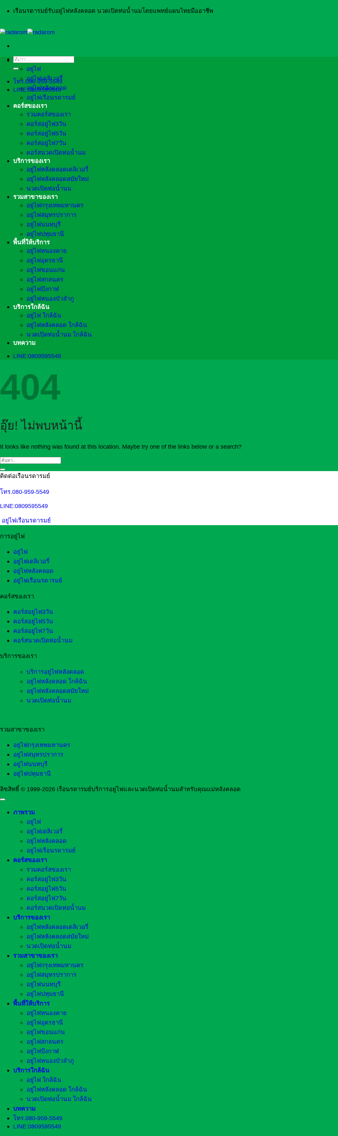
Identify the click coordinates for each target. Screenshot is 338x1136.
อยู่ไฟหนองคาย (46, 250)
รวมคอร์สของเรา (48, 114)
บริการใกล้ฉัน (31, 306)
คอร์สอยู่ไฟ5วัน (46, 133)
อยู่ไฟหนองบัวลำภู (50, 298)
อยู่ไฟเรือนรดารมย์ (51, 97)
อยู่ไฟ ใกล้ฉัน (43, 315)
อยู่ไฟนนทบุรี (43, 224)
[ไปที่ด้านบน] (2, 799)
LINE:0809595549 (24, 505)
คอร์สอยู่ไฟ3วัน (46, 123)
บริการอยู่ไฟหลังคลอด (55, 671)
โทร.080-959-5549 (24, 491)
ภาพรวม (24, 60)
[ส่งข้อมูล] (15, 69)
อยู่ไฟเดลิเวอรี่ (44, 78)
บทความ (24, 342)
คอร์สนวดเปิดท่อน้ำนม (56, 152)
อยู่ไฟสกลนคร (44, 279)
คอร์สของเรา (30, 105)
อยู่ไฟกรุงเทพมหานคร (55, 205)
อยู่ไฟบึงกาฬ (42, 288)
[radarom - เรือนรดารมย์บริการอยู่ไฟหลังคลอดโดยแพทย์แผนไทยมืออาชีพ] (27, 32)
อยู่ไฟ (33, 68)
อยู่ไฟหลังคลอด (46, 87)
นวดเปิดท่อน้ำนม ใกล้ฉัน (59, 334)
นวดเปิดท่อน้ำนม (48, 188)
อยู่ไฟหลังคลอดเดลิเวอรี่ (57, 169)
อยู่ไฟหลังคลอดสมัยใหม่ (57, 178)
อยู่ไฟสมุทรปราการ (51, 214)
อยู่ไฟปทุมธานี (45, 233)
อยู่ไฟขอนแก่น (45, 269)
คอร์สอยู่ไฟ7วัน (46, 142)
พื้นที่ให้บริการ (31, 242)
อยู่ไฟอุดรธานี (44, 260)
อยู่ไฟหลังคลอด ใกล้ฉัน (56, 324)
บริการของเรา (31, 160)
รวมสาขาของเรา (35, 196)
